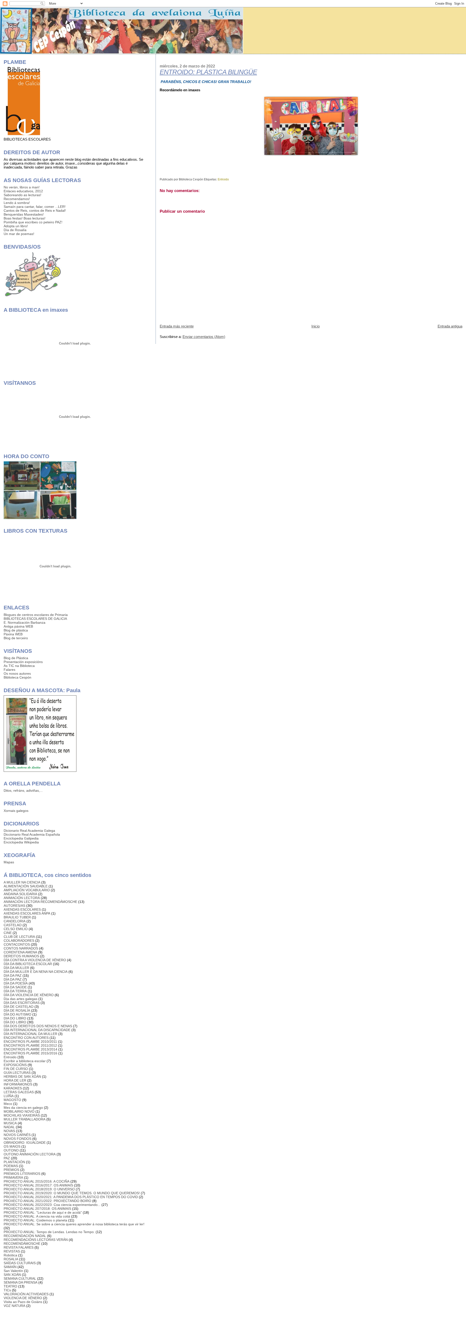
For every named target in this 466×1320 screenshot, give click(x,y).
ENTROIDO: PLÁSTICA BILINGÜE (208, 72)
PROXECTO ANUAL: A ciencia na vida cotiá (37, 1216)
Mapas (9, 862)
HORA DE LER (15, 1080)
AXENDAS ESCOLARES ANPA (27, 913)
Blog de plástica (16, 630)
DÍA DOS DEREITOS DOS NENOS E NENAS (38, 1026)
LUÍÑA (9, 1096)
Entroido (223, 179)
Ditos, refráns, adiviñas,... (23, 790)
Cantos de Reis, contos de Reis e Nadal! (35, 210)
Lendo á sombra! (17, 203)
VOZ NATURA (14, 1306)
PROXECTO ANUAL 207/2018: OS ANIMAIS (37, 1209)
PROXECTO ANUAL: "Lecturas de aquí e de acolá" (43, 1212)
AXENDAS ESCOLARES (22, 909)
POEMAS (11, 1166)
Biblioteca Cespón (17, 677)
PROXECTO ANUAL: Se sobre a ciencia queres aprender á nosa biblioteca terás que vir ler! (74, 1224)
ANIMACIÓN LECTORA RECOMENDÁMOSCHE (40, 902)
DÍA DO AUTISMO (17, 1014)
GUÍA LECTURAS (17, 1073)
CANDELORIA (14, 921)
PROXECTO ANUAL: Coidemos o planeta (35, 1220)
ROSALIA (11, 1259)
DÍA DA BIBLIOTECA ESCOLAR (28, 964)
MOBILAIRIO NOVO (19, 1111)
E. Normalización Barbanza (24, 622)
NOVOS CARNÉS (17, 1135)
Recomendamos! (17, 199)
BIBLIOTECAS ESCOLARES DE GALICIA (35, 619)
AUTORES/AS (14, 906)
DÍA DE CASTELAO (18, 1007)
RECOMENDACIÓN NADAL (25, 1236)
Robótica (10, 1255)
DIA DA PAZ (13, 975)
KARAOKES (13, 1088)
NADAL (9, 1127)
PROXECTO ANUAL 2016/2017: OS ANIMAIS (38, 1185)
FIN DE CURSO (16, 1069)
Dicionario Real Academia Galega (29, 830)
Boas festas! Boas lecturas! (24, 218)
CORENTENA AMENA (20, 952)
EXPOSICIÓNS (15, 1065)
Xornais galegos (16, 811)
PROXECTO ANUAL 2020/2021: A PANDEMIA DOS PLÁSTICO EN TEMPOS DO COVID (71, 1197)
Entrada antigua (450, 326)
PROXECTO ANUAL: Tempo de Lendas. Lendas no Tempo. (49, 1232)
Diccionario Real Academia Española (32, 834)
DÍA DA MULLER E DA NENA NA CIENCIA (35, 972)
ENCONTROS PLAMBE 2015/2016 (30, 1053)
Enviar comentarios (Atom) (204, 337)
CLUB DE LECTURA (19, 937)
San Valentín (13, 1271)
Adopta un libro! (16, 226)
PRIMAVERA (13, 1177)
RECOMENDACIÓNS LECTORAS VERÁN (36, 1240)
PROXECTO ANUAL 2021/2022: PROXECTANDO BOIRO (47, 1201)
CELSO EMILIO (16, 929)
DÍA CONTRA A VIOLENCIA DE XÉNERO (35, 960)
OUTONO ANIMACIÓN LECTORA (30, 1154)
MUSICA (10, 1123)
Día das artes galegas (20, 999)
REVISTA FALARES (18, 1247)
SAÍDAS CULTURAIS (20, 1263)
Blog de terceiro (16, 638)
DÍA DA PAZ (13, 979)
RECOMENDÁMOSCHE (22, 1243)
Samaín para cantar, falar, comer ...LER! (35, 207)
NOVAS (9, 1131)
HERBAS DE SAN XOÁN (22, 1076)
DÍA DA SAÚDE (15, 987)
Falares (9, 670)
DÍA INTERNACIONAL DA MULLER (30, 1034)
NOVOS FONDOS (17, 1139)
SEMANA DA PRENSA (20, 1282)
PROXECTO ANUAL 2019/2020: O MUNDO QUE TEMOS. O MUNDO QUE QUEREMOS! (72, 1193)
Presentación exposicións (23, 662)
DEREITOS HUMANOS (21, 956)
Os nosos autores (17, 673)
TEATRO (10, 1286)
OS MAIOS (12, 1146)
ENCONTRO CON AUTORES (26, 1038)
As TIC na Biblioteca (19, 666)
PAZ (7, 1158)
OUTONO (11, 1150)
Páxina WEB (13, 634)
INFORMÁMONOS (18, 1084)
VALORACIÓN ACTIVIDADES (26, 1294)
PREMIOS (11, 1170)
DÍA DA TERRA (15, 991)
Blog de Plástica (16, 658)
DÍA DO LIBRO (15, 1022)
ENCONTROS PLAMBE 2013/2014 (30, 1049)
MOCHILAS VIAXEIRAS (22, 1115)
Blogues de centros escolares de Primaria (36, 615)
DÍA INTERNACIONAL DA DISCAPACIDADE (37, 1030)
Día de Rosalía (15, 230)
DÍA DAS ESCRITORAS (22, 1003)
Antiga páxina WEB (18, 626)
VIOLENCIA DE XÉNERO (23, 1298)
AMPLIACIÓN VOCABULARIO (27, 890)
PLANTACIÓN (14, 1162)
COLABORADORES (19, 940)
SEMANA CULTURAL (20, 1278)
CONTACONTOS (17, 944)
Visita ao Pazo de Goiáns (23, 1302)
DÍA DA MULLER (16, 968)
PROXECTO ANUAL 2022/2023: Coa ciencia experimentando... (52, 1205)
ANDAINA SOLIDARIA (20, 894)
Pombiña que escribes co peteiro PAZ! (33, 222)
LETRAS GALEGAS (19, 1092)
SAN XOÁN (12, 1275)
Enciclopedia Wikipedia (21, 842)
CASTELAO (13, 925)
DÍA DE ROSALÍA (17, 1010)
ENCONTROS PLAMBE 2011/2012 (30, 1045)
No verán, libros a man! (22, 187)
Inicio (315, 326)
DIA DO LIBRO (15, 1018)
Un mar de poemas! (19, 234)
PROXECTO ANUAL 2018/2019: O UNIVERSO (39, 1189)
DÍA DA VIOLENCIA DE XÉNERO (29, 995)
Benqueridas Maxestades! (24, 214)
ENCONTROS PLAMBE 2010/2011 (30, 1041)
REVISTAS (12, 1251)
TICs (7, 1290)
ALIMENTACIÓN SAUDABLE (26, 886)
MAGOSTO (12, 1100)
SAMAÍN (10, 1267)
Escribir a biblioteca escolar (25, 1061)
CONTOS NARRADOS (21, 948)
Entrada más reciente (177, 326)
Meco (8, 1104)
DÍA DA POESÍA (16, 983)
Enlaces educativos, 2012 (23, 191)
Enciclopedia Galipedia (21, 838)
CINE (8, 933)
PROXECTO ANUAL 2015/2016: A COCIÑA (36, 1181)
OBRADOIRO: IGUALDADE (25, 1142)
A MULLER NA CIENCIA (22, 882)
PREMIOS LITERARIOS (22, 1174)
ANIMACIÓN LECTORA (22, 898)
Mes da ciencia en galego (23, 1108)
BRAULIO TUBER (17, 917)
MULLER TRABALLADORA (24, 1119)
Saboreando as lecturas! (22, 195)
